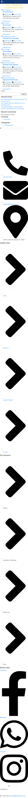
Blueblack (9, 14)
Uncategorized (8, 125)
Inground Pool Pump (10, 80)
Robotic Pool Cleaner (10, 65)
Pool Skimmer (8, 12)
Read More (6, 21)
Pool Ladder (7, 51)
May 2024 (7, 119)
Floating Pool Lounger (11, 38)
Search (3, 91)
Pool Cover (7, 25)
